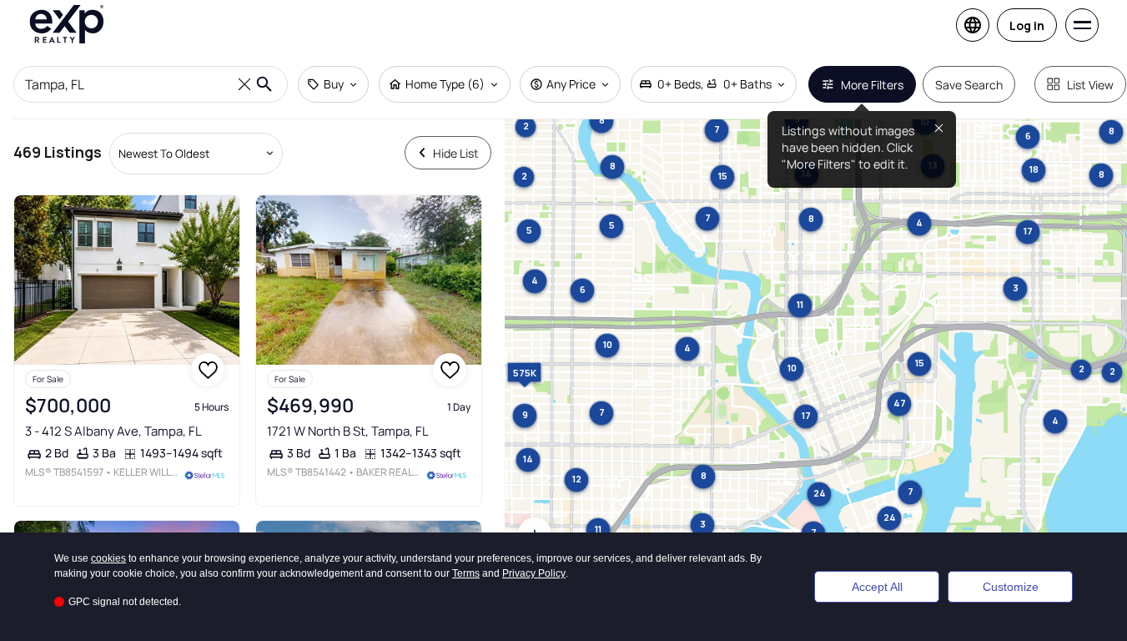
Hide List (456, 153)
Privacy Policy (534, 573)
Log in (1026, 25)
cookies (108, 558)
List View (1090, 85)
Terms (466, 573)
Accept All (877, 586)
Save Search (969, 85)
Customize (1011, 586)
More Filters (872, 85)
